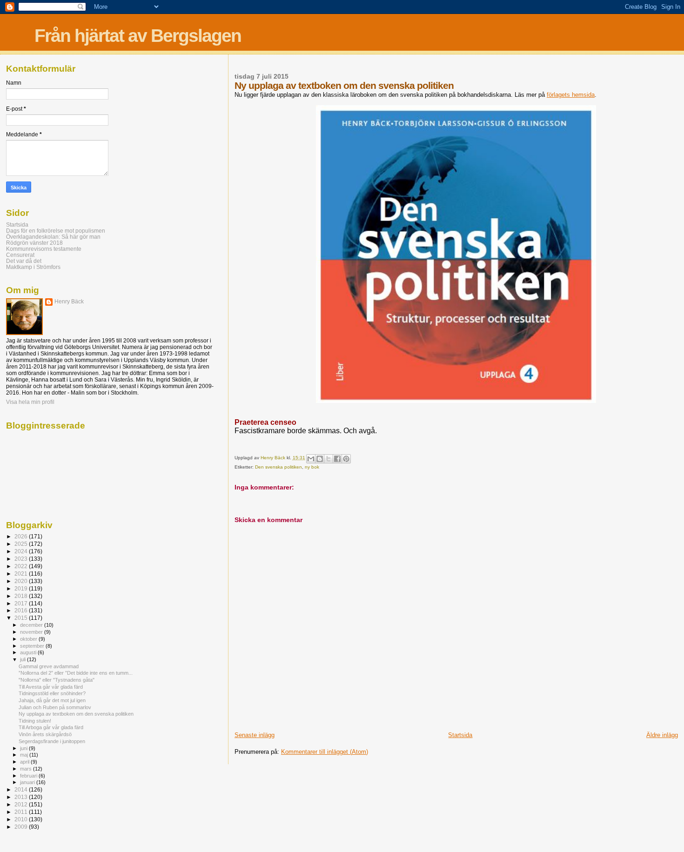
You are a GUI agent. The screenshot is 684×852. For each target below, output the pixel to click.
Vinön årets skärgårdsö (45, 734)
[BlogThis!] (319, 458)
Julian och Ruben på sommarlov (55, 707)
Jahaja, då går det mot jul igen (52, 700)
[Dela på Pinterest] (346, 458)
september (33, 646)
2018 (21, 596)
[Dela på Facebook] (337, 458)
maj (24, 755)
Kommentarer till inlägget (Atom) (324, 751)
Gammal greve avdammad (49, 666)
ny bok (312, 467)
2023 (21, 559)
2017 (21, 603)
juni (24, 748)
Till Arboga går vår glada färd (51, 727)
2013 (21, 797)
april (25, 762)
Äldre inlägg (662, 734)
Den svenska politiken (278, 467)
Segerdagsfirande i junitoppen (52, 741)
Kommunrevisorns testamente (43, 249)
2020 (21, 581)
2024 (21, 551)
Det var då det (23, 261)
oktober (29, 639)
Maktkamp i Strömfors (33, 267)
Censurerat (20, 255)
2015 (21, 618)
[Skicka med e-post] (310, 458)
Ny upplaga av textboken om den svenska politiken (76, 714)
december (32, 625)
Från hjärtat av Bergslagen (137, 36)
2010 (21, 819)
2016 (21, 610)
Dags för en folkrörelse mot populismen (55, 231)
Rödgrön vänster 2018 (34, 243)
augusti (29, 652)
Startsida (460, 734)
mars (26, 768)
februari (29, 775)
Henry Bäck (69, 301)
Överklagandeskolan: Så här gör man (53, 237)
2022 (21, 566)
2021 (21, 573)
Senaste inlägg (255, 734)
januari (28, 782)
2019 (21, 588)
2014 (21, 789)
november (32, 632)
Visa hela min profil (30, 402)
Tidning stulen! (35, 721)
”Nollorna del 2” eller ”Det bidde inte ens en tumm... (76, 673)
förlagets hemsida (571, 94)
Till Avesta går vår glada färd (51, 687)
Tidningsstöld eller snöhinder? (52, 693)
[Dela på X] (328, 458)
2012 (21, 804)
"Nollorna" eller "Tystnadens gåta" (56, 680)
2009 (21, 827)
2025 (21, 544)
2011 (21, 812)
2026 (21, 536)
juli (23, 659)
